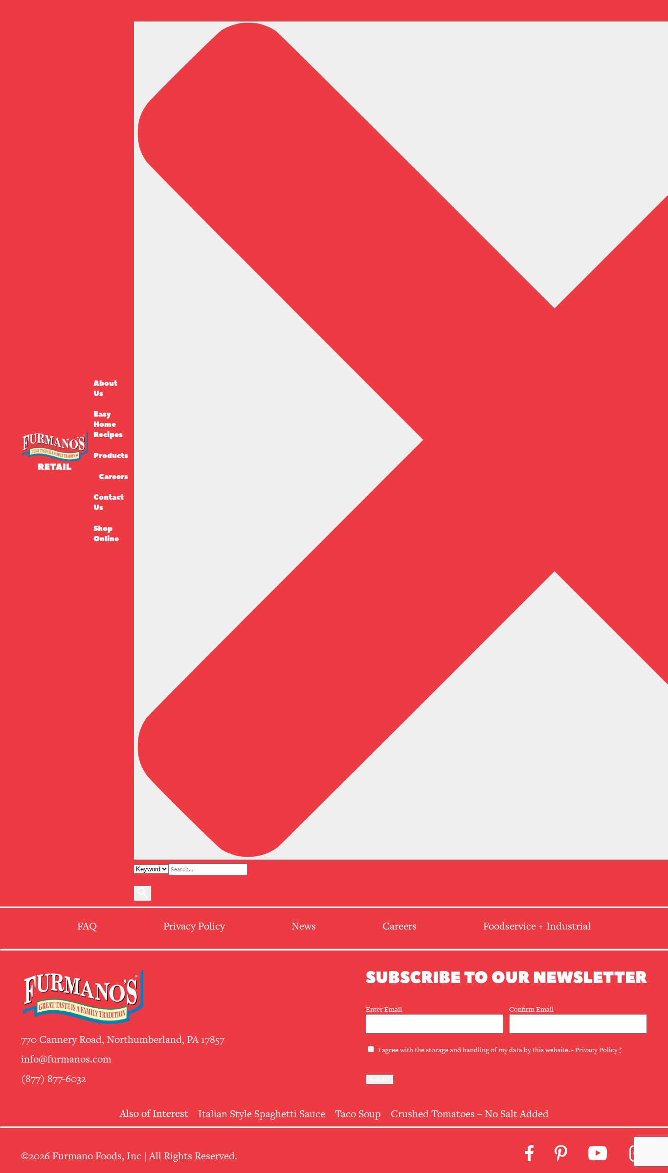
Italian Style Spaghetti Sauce (261, 1114)
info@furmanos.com (66, 1059)
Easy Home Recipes (108, 424)
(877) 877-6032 (53, 1078)
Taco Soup (358, 1114)
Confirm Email (531, 1009)
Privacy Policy (596, 1050)
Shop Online (106, 534)
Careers (113, 477)
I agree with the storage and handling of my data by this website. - (500, 1050)
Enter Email (384, 1009)
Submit (380, 1079)
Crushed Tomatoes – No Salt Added (470, 1114)
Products (110, 456)
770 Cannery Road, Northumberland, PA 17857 (122, 1039)
